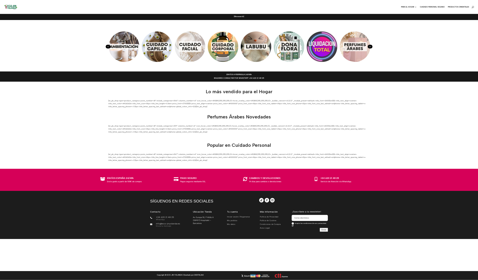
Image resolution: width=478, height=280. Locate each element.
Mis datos (231, 224)
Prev (108, 46)
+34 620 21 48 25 (330, 178)
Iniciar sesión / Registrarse (238, 217)
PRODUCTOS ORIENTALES (458, 7)
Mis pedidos (232, 220)
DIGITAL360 (199, 275)
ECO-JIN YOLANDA (174, 275)
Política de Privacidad (269, 217)
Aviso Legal (265, 228)
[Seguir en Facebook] (267, 200)
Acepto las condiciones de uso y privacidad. (311, 223)
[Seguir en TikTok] (261, 200)
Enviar (324, 230)
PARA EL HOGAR (407, 7)
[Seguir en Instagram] (272, 200)
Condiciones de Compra (270, 224)
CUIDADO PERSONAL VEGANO (432, 7)
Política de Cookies (268, 220)
